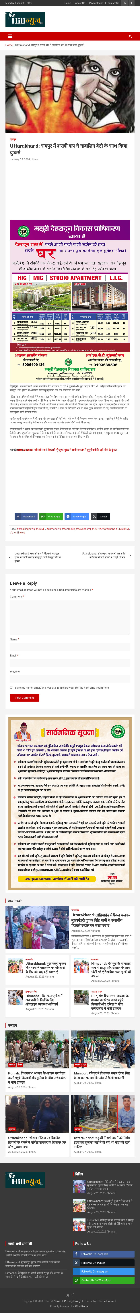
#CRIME (40, 528)
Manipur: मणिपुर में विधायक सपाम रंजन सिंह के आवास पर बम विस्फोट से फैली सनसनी (102, 1075)
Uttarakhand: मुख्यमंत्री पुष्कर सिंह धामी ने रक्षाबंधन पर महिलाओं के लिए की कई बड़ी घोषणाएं (46, 967)
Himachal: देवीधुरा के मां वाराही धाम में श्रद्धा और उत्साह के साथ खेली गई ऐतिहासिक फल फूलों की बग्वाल (111, 969)
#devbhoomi (83, 528)
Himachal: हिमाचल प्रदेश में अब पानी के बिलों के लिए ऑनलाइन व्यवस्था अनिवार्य (44, 1000)
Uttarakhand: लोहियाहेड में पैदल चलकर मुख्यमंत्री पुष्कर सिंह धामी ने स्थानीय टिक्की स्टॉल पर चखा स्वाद (101, 920)
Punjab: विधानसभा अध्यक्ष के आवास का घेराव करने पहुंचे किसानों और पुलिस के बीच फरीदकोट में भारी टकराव (110, 1002)
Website (15, 671)
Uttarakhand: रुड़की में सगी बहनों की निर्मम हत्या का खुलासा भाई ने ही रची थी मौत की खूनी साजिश (102, 1142)
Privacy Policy (96, 3)
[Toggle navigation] (10, 36)
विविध (79, 1174)
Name (14, 639)
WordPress (81, 1306)
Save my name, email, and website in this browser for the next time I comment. (62, 687)
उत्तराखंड (75, 910)
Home (68, 3)
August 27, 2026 (17, 1151)
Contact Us (113, 3)
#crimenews (53, 528)
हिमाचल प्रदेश (31, 991)
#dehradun (68, 528)
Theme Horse (105, 1301)
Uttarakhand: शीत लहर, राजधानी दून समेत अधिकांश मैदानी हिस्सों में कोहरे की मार (103, 555)
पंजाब (100, 991)
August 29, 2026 (80, 930)
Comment (17, 596)
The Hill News (52, 1301)
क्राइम (13, 139)
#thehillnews (17, 532)
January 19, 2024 (20, 159)
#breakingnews (26, 528)
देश (84, 1064)
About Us (80, 3)
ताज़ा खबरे (15, 901)
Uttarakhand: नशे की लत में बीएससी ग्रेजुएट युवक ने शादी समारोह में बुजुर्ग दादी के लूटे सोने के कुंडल (67, 450)
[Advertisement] (70, 189)
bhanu (35, 159)
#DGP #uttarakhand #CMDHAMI (110, 528)
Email (14, 655)
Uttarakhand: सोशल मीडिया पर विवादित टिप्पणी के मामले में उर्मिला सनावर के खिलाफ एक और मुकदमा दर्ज (37, 1142)
